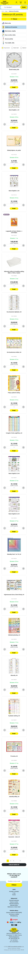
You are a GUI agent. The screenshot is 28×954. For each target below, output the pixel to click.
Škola (6, 11)
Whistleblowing (14, 915)
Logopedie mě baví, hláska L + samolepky (14, 231)
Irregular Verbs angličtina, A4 (14, 433)
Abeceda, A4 (14, 675)
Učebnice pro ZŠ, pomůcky (14, 11)
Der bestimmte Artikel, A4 (14, 352)
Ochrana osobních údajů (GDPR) (14, 912)
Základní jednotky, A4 (14, 635)
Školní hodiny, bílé (14, 69)
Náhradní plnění (14, 905)
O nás (14, 893)
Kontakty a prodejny (14, 891)
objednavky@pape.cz (14, 937)
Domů (3, 11)
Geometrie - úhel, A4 (14, 837)
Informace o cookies (14, 914)
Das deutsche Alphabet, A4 (14, 312)
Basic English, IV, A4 (14, 473)
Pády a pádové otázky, (14, 392)
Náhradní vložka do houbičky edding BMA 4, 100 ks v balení (14, 272)
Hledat (24, 7)
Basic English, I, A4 (14, 110)
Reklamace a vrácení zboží (14, 907)
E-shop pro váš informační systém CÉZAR (14, 950)
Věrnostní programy (14, 903)
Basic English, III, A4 (14, 514)
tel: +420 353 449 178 (14, 938)
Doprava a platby (14, 902)
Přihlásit (14, 885)
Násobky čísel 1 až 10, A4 (14, 554)
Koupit (13, 87)
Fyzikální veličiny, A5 (14, 715)
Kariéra (14, 894)
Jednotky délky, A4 (14, 796)
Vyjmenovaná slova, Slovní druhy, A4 (14, 594)
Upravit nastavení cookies (14, 948)
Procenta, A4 (14, 756)
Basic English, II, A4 (14, 190)
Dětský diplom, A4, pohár (14, 150)
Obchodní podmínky (14, 900)
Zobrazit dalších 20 (14, 864)
